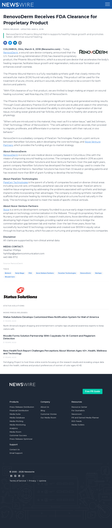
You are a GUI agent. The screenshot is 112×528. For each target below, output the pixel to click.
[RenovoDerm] (93, 51)
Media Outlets (77, 425)
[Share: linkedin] (15, 43)
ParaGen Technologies (15, 182)
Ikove (6, 209)
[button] (107, 4)
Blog (43, 410)
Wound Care (10, 277)
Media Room (15, 432)
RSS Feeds (76, 421)
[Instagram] (23, 476)
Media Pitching (16, 421)
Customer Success (18, 435)
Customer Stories (49, 414)
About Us (45, 407)
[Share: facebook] (5, 43)
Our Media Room (48, 417)
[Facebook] (11, 476)
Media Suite (15, 414)
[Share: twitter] (10, 43)
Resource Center (79, 407)
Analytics (14, 428)
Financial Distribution (19, 410)
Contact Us (15, 449)
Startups (98, 273)
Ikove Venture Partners (45, 273)
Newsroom (76, 414)
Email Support (16, 453)
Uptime (42, 481)
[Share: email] (20, 43)
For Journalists (78, 410)
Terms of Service (18, 481)
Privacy (32, 481)
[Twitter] (15, 476)
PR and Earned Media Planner (85, 417)
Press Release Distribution (22, 407)
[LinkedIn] (19, 476)
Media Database (17, 417)
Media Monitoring (18, 425)
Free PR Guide (92, 391)
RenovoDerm (10, 52)
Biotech (8, 273)
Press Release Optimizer (21, 439)
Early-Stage (19, 273)
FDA (30, 273)
